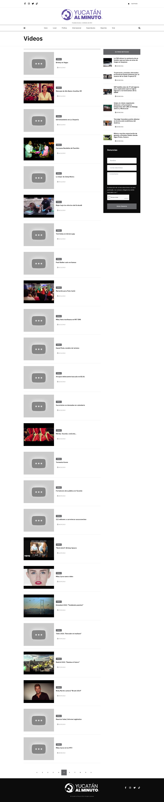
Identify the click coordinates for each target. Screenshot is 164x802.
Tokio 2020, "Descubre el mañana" (68, 634)
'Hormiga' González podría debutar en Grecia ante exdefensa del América (127, 121)
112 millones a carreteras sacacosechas (71, 519)
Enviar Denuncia (122, 206)
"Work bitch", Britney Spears (66, 548)
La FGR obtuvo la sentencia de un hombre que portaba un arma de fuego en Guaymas (126, 60)
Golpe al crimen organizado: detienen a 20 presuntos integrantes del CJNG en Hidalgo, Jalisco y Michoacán (126, 106)
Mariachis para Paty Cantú (65, 291)
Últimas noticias (122, 52)
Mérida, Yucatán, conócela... (66, 434)
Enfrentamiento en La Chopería (67, 120)
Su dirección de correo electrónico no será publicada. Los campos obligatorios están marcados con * (121, 190)
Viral (113, 28)
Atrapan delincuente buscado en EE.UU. (70, 377)
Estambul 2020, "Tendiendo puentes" (69, 605)
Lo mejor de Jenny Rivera (65, 177)
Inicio (46, 28)
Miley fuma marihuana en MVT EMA (68, 319)
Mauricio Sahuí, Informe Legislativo (69, 719)
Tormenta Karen (62, 462)
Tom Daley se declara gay (65, 234)
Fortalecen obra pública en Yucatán (69, 491)
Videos (59, 59)
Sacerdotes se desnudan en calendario (70, 405)
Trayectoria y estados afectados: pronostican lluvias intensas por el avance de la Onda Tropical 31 (126, 75)
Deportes (104, 28)
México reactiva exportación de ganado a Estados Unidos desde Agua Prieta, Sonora (126, 135)
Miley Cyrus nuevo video (64, 576)
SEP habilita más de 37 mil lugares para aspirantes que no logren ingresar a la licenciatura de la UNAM (126, 90)
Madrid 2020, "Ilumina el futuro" (68, 662)
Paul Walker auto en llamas (66, 262)
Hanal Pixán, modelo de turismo (67, 348)
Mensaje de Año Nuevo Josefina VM (69, 91)
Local (54, 28)
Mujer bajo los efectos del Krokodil (69, 205)
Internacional (76, 28)
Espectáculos (90, 28)
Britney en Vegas (62, 62)
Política (64, 28)
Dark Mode (134, 4)
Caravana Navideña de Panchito (67, 148)
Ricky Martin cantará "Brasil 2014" (68, 691)
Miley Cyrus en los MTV (64, 748)
